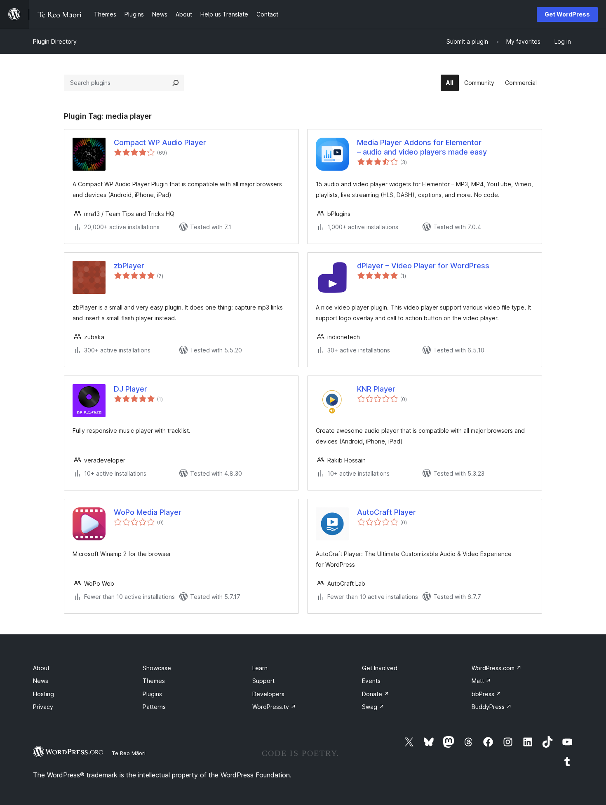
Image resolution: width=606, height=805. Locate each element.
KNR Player (376, 389)
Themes (154, 680)
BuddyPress (492, 706)
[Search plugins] (175, 83)
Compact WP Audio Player (160, 142)
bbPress (486, 693)
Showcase (157, 667)
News (40, 680)
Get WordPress (567, 14)
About (41, 667)
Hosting (43, 693)
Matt (481, 680)
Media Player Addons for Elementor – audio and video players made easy (422, 147)
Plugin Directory (55, 41)
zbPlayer (129, 265)
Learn (260, 667)
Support (263, 680)
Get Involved (379, 667)
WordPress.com (496, 667)
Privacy (43, 706)
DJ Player (130, 389)
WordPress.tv (274, 706)
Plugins (152, 693)
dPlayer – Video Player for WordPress (423, 265)
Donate (375, 693)
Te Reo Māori (129, 753)
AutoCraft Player (386, 512)
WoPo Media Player (147, 512)
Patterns (154, 706)
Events (371, 680)
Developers (268, 693)
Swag (373, 706)
